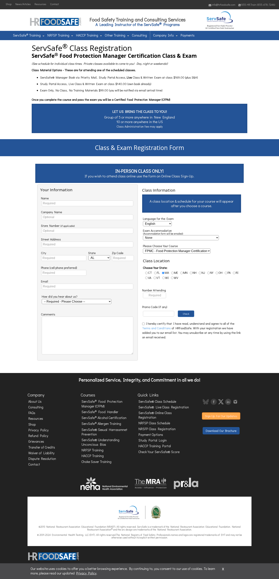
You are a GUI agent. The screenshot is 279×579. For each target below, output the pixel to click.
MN (185, 273)
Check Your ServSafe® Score (159, 452)
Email (44, 281)
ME (176, 273)
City (43, 253)
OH (220, 273)
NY (211, 273)
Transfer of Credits (41, 447)
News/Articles (23, 4)
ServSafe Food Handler (99, 411)
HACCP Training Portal (154, 446)
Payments (187, 35)
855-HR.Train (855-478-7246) (258, 4)
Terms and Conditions (156, 328)
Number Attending (154, 290)
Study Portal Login (152, 440)
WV (176, 278)
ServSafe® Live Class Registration (163, 407)
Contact (54, 4)
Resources (40, 4)
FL (158, 273)
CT (150, 273)
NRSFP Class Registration (157, 429)
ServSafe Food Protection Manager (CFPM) (101, 403)
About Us (35, 401)
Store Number (58, 226)
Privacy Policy (38, 430)
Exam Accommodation (163, 232)
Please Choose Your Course (160, 246)
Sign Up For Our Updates (221, 416)
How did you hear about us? (59, 296)
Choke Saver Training (96, 462)
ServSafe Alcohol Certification (103, 417)
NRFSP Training (58, 35)
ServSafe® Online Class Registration (155, 415)
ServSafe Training (27, 35)
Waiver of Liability (41, 453)
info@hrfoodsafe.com (223, 4)
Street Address (51, 239)
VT (158, 278)
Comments (48, 314)
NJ (203, 273)
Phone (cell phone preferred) (59, 268)
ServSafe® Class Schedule (157, 401)
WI (167, 278)
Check (186, 313)
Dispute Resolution (42, 458)
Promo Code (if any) (154, 307)
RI (237, 273)
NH (194, 273)
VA (149, 278)
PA (229, 273)
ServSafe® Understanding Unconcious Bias (100, 442)
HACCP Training (87, 35)
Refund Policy (38, 436)
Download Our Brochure (221, 431)
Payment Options (150, 434)
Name (45, 198)
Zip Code (117, 253)
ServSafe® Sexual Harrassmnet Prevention (104, 432)
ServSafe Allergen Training (101, 423)
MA (167, 273)
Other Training (115, 35)
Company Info (163, 35)
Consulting (139, 35)
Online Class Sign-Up (177, 176)
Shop (9, 4)
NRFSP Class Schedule (154, 423)
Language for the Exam (158, 219)
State (92, 253)
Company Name (51, 212)
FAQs (31, 413)
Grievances (36, 441)
